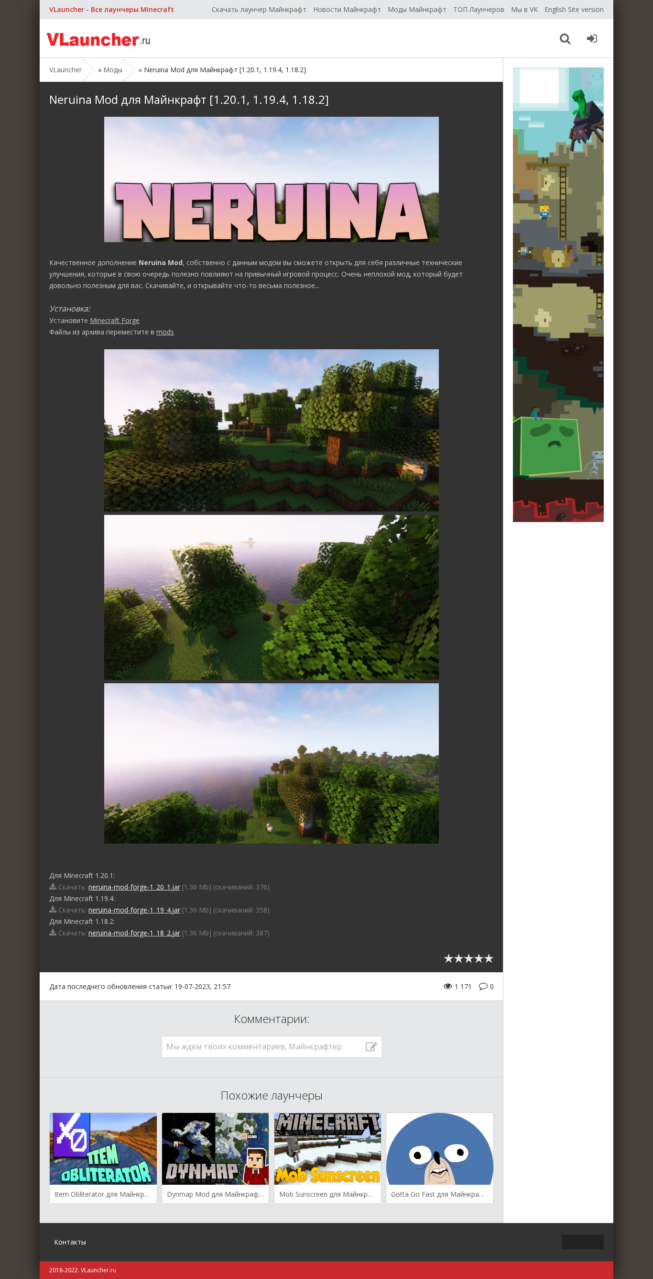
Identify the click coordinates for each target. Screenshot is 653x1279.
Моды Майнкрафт (417, 9)
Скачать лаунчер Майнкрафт (259, 9)
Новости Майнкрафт (347, 9)
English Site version (574, 9)
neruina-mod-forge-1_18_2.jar (134, 932)
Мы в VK (524, 9)
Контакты (70, 1241)
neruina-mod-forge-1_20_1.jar (134, 886)
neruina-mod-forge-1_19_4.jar (134, 909)
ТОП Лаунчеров (478, 9)
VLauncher (99, 38)
